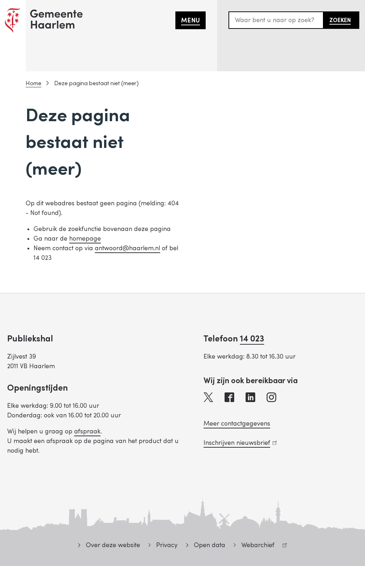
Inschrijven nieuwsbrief (239, 443)
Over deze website (113, 545)
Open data (209, 545)
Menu (190, 20)
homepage (85, 238)
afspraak (87, 431)
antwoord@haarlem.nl (127, 248)
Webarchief (254, 546)
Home (33, 83)
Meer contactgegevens (237, 423)
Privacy (167, 545)
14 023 (252, 339)
